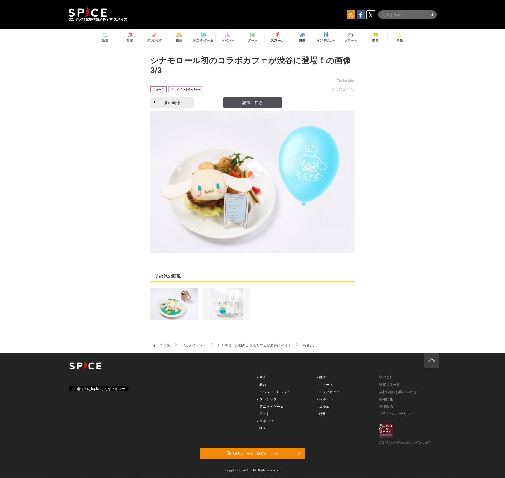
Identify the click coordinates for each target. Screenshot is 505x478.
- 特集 (321, 413)
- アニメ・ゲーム (270, 406)
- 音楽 (261, 376)
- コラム (323, 406)
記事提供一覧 (389, 384)
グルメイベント (193, 345)
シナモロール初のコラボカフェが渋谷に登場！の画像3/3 (250, 65)
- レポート (325, 398)
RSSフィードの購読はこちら (254, 453)
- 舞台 (261, 384)
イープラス (161, 345)
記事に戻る (252, 102)
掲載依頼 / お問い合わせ (398, 391)
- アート (263, 413)
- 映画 (261, 428)
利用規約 (386, 406)
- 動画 (321, 376)
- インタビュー (328, 391)
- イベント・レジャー (274, 391)
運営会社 (386, 376)
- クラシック (267, 398)
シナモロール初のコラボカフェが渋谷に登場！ (254, 345)
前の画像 (172, 102)
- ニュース (325, 384)
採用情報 (386, 398)
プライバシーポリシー (396, 413)
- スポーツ (265, 420)
